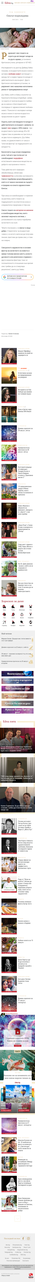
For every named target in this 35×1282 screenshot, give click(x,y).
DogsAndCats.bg (22, 1250)
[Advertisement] (17, 303)
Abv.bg (8, 1245)
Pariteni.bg (27, 1252)
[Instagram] (28, 1238)
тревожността (7, 176)
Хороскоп (23, 3)
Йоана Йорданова (12, 1014)
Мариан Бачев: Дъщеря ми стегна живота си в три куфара (16, 639)
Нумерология (31, 3)
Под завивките (17, 12)
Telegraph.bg (9, 1252)
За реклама (26, 1258)
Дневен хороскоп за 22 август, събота (14, 647)
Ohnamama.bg (17, 1245)
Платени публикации (13, 1261)
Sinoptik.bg (11, 1250)
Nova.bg (7, 1247)
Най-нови (17, 3)
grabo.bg (21, 407)
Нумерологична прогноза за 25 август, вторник (14, 662)
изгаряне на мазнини (24, 210)
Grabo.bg (18, 1252)
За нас (7, 1258)
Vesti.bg (26, 1245)
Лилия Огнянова (13, 334)
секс (9, 128)
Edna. (9, 2)
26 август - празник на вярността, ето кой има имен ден (16, 655)
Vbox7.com (27, 1247)
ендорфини (18, 158)
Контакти (26, 1261)
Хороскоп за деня (12, 601)
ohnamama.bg (23, 370)
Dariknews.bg (16, 1247)
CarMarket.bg (14, 1255)
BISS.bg (23, 1255)
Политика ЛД (16, 1258)
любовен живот (14, 74)
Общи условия (5, 1275)
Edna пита (9, 721)
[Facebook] (23, 1238)
